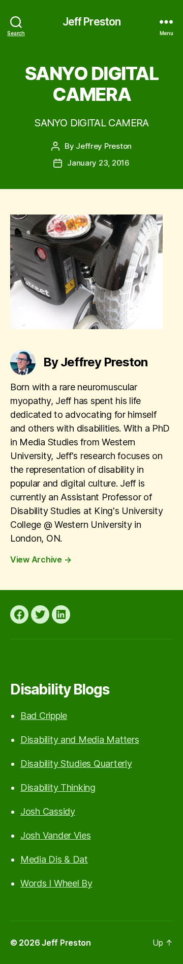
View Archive (40, 559)
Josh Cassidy (47, 811)
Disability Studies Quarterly (76, 763)
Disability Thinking (58, 787)
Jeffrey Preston (104, 146)
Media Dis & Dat (54, 859)
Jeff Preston (92, 21)
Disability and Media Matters (79, 739)
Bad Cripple (43, 715)
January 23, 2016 (98, 163)
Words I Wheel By (56, 883)
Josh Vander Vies (55, 835)
